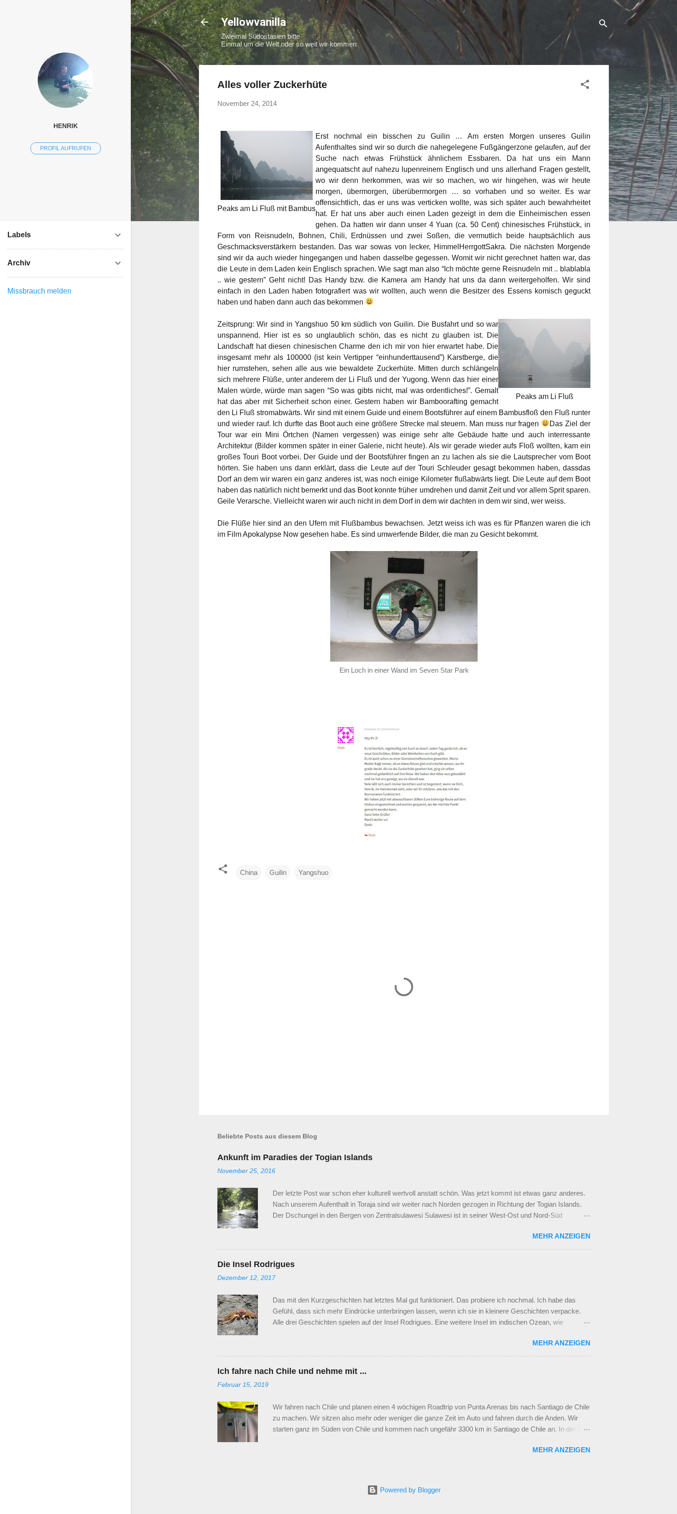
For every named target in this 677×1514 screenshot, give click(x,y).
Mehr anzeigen (561, 1236)
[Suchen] (603, 25)
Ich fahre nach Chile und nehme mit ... (292, 1371)
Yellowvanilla (253, 22)
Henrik (65, 126)
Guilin (277, 872)
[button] (584, 86)
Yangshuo (313, 872)
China (248, 872)
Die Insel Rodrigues (256, 1264)
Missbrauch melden (39, 291)
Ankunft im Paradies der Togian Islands (295, 1157)
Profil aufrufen (65, 148)
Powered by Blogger (409, 1490)
